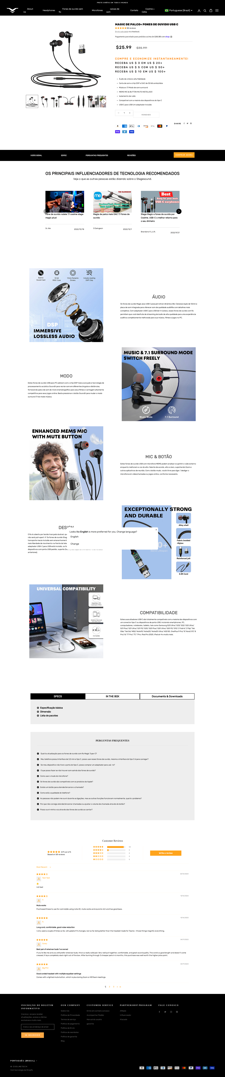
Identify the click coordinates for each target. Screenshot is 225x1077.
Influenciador (125, 1015)
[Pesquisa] (205, 10)
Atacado (123, 1019)
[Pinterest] (191, 123)
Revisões (131, 155)
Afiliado (123, 1011)
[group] (32, 101)
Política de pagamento (70, 1024)
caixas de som (112, 10)
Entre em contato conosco (98, 1011)
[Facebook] (184, 123)
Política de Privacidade (70, 1015)
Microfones (97, 10)
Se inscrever (32, 1035)
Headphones (49, 10)
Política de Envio (68, 1028)
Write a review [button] (166, 853)
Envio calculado (121, 32)
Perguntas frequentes (97, 155)
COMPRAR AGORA (184, 155)
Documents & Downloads (167, 696)
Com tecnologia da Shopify (21, 1070)
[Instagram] (171, 1011)
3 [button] (113, 987)
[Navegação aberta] (216, 10)
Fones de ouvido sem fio (71, 10)
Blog (62, 1041)
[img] (42, 874)
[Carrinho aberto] (211, 10)
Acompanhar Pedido (95, 1015)
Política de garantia (69, 1037)
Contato (134, 10)
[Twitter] (187, 123)
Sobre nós (65, 1011)
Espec (64, 155)
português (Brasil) (22, 1061)
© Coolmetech (18, 1067)
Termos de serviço (68, 1019)
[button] (103, 101)
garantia (90, 1024)
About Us (28, 10)
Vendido (146, 115)
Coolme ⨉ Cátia (148, 10)
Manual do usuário (94, 1019)
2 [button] (109, 987)
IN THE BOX (112, 696)
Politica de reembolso (70, 1032)
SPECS (58, 696)
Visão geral (36, 155)
